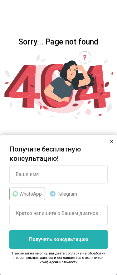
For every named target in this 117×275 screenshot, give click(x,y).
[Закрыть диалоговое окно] (111, 141)
